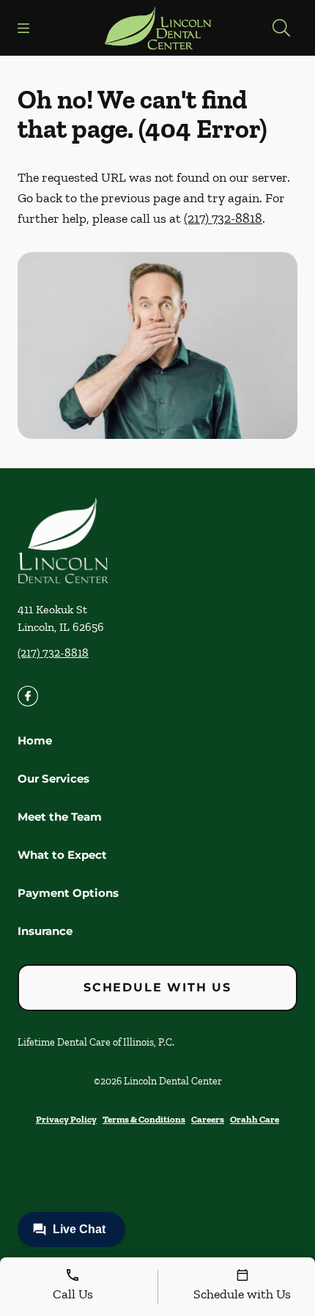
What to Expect (62, 855)
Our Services (53, 778)
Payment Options (68, 893)
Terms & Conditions (144, 1119)
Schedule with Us (157, 987)
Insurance (45, 931)
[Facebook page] (28, 696)
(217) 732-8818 (223, 218)
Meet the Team (60, 817)
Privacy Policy (66, 1119)
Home (35, 740)
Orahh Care (254, 1119)
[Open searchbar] (281, 28)
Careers (207, 1119)
